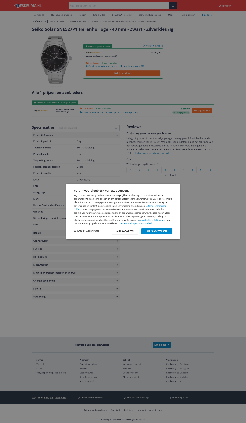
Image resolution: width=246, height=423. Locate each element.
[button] (86, 231)
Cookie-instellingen (128, 223)
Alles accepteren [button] (157, 231)
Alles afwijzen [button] (125, 231)
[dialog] (123, 211)
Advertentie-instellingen (151, 219)
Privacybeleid (145, 223)
